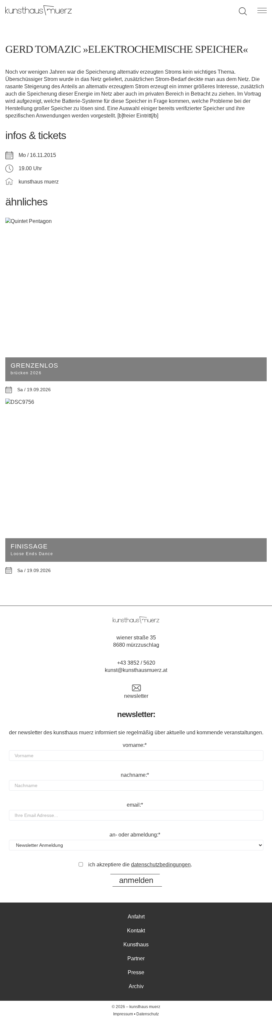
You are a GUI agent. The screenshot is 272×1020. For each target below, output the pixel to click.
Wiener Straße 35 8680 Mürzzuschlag (136, 641)
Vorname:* (135, 745)
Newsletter (136, 696)
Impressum (123, 1014)
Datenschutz (147, 1014)
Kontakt (136, 930)
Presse (136, 972)
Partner (136, 958)
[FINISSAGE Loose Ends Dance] (136, 402)
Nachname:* (135, 775)
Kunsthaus (136, 944)
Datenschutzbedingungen (161, 864)
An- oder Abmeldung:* (134, 835)
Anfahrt (136, 916)
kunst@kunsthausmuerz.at (136, 670)
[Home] (38, 13)
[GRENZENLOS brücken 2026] (136, 221)
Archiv (136, 986)
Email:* (135, 805)
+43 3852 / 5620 (136, 663)
